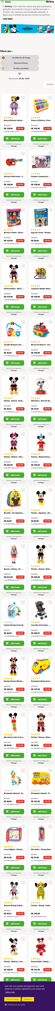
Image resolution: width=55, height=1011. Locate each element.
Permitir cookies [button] (13, 999)
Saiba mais (10, 992)
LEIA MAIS (8, 19)
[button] (15, 1004)
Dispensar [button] (28, 999)
